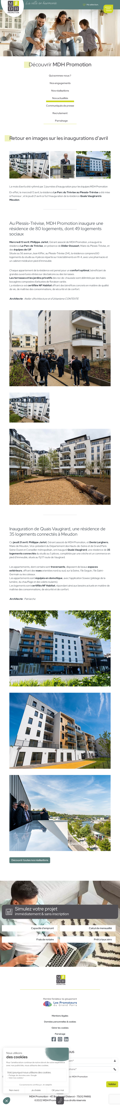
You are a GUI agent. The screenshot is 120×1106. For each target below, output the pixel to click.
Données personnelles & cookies (60, 1021)
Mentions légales (60, 1015)
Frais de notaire (45, 939)
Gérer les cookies (60, 1027)
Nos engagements (60, 83)
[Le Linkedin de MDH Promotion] (66, 1039)
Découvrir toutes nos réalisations (29, 860)
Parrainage (61, 120)
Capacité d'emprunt (42, 928)
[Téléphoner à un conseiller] (60, 1100)
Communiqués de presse (60, 105)
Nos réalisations (60, 90)
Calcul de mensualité (100, 928)
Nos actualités (60, 98)
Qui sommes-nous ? (60, 75)
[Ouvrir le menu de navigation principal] (108, 9)
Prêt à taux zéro (103, 939)
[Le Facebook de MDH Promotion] (53, 1039)
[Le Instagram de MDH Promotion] (60, 1039)
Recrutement (60, 113)
